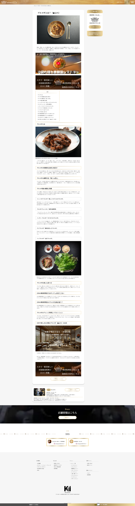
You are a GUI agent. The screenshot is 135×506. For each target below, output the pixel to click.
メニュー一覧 (73, 463)
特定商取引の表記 (40, 468)
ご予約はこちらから (58, 378)
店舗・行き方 (120, 2)
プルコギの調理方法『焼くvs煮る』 (44, 98)
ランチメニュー (74, 477)
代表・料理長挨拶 (57, 466)
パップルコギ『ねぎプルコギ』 (43, 109)
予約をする (95, 27)
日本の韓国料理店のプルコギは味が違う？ (46, 115)
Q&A (38, 470)
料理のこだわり (57, 463)
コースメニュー (74, 465)
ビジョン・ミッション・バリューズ (44, 465)
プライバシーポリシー (41, 466)
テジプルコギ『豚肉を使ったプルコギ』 (45, 108)
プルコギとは (40, 94)
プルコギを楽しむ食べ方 (42, 111)
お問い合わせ (89, 463)
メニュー (106, 2)
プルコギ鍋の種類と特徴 (42, 100)
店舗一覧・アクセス (58, 465)
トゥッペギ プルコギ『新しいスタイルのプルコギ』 (47, 102)
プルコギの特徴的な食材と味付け (44, 96)
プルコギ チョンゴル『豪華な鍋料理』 (45, 104)
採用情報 (55, 468)
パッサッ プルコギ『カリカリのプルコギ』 (46, 106)
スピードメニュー (74, 470)
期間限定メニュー (74, 468)
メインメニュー (74, 466)
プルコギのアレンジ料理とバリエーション (46, 117)
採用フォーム (89, 465)
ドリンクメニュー (74, 475)
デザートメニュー (74, 478)
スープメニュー (74, 472)
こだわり (112, 2)
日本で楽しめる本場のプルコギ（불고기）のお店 (47, 119)
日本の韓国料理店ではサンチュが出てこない (46, 113)
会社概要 (39, 463)
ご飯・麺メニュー (74, 473)
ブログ (88, 473)
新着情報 (88, 474)
